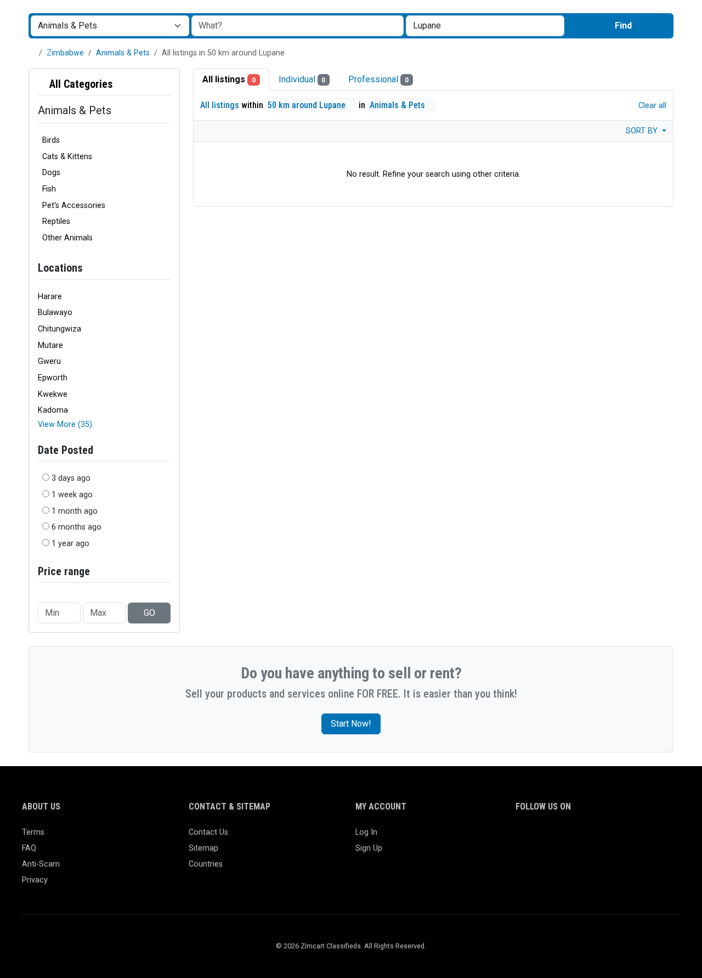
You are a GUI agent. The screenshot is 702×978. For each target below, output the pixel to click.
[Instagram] (554, 837)
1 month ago (75, 511)
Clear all (651, 105)
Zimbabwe (65, 53)
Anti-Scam (41, 864)
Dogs (51, 172)
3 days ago (71, 478)
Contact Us (208, 832)
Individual (302, 79)
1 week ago (72, 494)
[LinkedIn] (570, 837)
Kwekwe (52, 394)
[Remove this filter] (166, 84)
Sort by (643, 131)
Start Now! (351, 723)
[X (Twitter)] (538, 837)
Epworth (52, 378)
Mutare (50, 345)
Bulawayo (55, 312)
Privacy (35, 880)
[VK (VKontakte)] (649, 837)
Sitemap (203, 848)
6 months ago (76, 527)
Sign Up (368, 848)
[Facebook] (522, 837)
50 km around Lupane (308, 105)
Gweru (49, 361)
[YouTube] (618, 837)
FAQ (29, 848)
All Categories (80, 84)
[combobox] (485, 25)
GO (149, 613)
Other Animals (67, 238)
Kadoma (53, 410)
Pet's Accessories (73, 205)
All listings (229, 79)
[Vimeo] (634, 837)
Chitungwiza (59, 329)
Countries (206, 864)
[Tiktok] (602, 837)
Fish (49, 189)
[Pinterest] (586, 837)
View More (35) (65, 424)
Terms (33, 832)
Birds (51, 140)
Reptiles (56, 221)
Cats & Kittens (67, 156)
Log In (366, 832)
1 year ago (70, 543)
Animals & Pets (123, 53)
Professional (378, 79)
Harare (50, 296)
